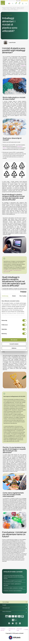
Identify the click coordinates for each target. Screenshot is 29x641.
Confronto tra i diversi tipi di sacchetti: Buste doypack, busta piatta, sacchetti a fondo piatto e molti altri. (14, 577)
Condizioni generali (3, 629)
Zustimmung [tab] (5, 295)
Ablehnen (14, 348)
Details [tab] (14, 295)
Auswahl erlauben (14, 344)
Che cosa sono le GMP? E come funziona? (13, 581)
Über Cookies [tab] (22, 295)
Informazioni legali (19, 629)
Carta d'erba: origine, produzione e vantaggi (13, 588)
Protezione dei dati (12, 629)
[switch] (24, 325)
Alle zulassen (14, 339)
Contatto (26, 629)
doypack (23, 65)
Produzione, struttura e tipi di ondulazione (13, 590)
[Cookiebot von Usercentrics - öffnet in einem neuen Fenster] (20, 292)
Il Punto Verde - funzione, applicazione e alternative (12, 584)
